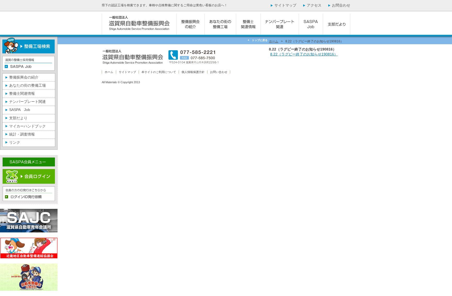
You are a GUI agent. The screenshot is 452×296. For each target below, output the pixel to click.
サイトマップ (285, 5)
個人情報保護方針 (193, 72)
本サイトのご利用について (159, 72)
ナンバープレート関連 (27, 101)
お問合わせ (341, 5)
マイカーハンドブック (27, 126)
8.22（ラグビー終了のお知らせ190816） (304, 54)
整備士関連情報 (22, 93)
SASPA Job (19, 110)
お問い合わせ (218, 72)
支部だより (18, 118)
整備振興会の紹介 (23, 77)
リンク (14, 142)
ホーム (273, 41)
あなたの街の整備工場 (27, 85)
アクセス (314, 5)
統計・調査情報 (22, 134)
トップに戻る (260, 40)
